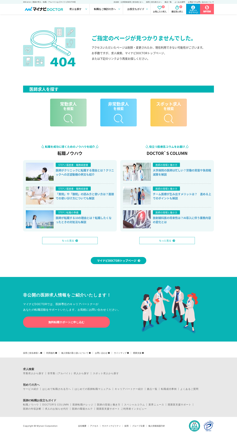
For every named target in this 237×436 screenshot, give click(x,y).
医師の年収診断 (32, 409)
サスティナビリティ (111, 426)
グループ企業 (138, 426)
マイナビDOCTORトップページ (116, 260)
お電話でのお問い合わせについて (201, 2)
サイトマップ (120, 353)
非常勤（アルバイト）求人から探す (68, 373)
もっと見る (68, 240)
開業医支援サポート (179, 404)
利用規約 (50, 353)
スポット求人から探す (106, 373)
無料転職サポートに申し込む (66, 322)
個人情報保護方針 (156, 426)
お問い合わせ (101, 353)
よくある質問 (180, 2)
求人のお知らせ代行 (56, 409)
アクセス (94, 426)
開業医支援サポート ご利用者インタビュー (121, 409)
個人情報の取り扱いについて (74, 353)
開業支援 (137, 353)
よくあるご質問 (189, 389)
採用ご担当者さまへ (154, 2)
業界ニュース (156, 404)
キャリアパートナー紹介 (129, 389)
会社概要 (82, 426)
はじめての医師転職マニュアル (93, 389)
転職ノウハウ (31, 404)
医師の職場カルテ (82, 409)
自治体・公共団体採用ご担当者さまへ (128, 2)
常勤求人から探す (33, 373)
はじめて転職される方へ (56, 389)
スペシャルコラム (134, 404)
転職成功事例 (169, 389)
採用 (126, 426)
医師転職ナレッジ (83, 404)
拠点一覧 (168, 2)
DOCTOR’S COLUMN (55, 404)
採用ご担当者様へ (31, 353)
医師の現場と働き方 (108, 404)
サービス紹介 (31, 389)
